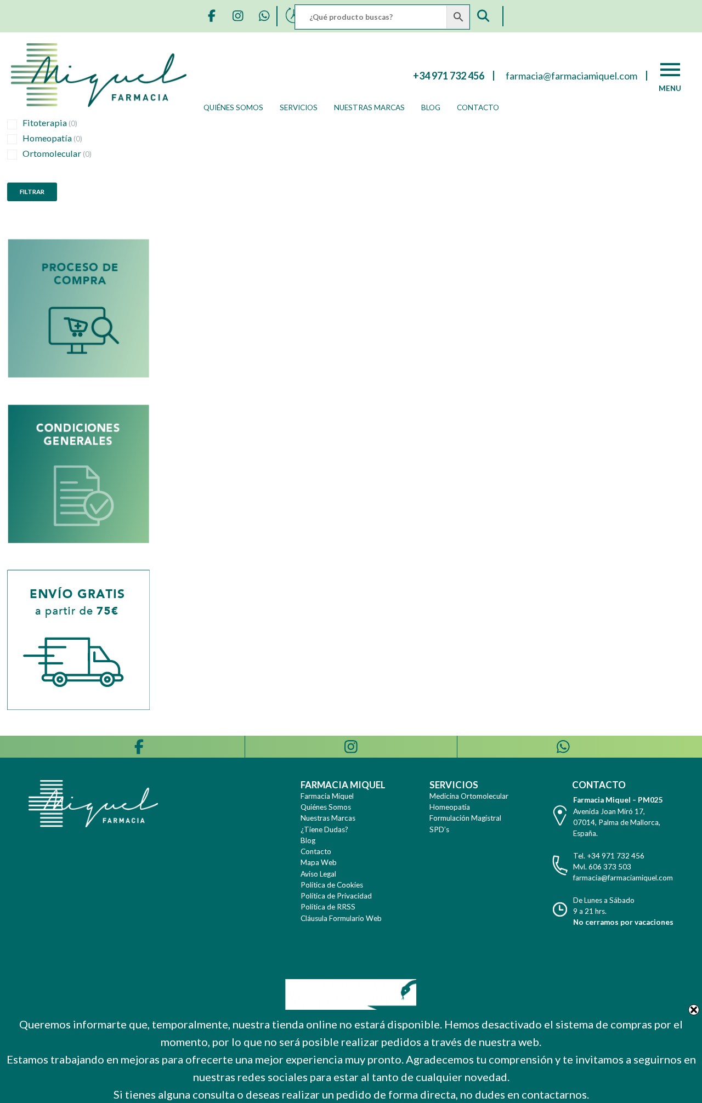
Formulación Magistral (465, 818)
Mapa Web (319, 862)
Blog (430, 107)
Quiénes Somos (233, 107)
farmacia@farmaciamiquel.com (623, 877)
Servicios (299, 107)
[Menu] (670, 69)
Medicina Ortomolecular (468, 796)
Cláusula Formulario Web (341, 918)
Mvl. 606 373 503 (602, 866)
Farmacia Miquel (327, 796)
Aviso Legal (318, 873)
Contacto (478, 107)
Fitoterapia (49, 122)
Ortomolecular (57, 153)
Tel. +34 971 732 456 (608, 855)
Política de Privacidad (336, 895)
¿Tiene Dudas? (324, 829)
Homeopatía (52, 138)
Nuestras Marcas (369, 107)
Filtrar (32, 191)
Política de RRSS (328, 906)
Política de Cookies (332, 884)
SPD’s (439, 829)
